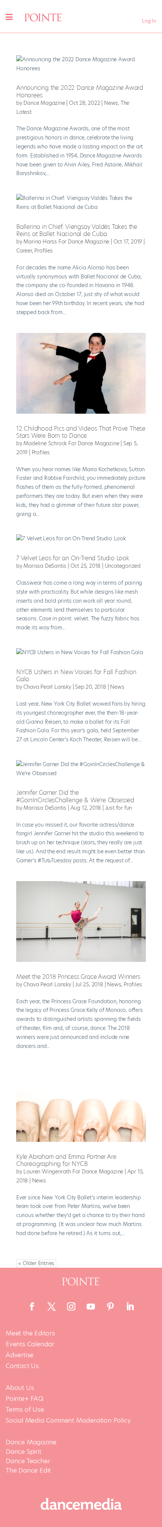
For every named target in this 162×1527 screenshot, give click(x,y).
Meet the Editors (30, 1333)
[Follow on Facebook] (32, 1306)
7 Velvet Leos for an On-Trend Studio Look (72, 558)
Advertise (20, 1355)
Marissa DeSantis (44, 566)
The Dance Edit (28, 1470)
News (111, 103)
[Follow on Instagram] (71, 1306)
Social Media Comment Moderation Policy (68, 1420)
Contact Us (22, 1366)
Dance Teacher (28, 1460)
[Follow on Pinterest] (110, 1306)
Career (24, 250)
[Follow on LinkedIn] (130, 1306)
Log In (149, 21)
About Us (20, 1387)
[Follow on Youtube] (91, 1306)
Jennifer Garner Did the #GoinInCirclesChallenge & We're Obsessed (75, 796)
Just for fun (118, 808)
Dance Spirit (23, 1451)
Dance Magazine (44, 103)
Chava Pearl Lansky (47, 687)
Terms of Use (25, 1409)
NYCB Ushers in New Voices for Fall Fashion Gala (76, 675)
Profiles (43, 250)
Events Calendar (30, 1344)
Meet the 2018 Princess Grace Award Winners (78, 976)
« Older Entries (36, 1263)
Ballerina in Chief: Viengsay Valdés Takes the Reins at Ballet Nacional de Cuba (76, 230)
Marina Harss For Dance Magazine (66, 241)
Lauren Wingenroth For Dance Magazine (73, 1171)
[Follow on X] (51, 1306)
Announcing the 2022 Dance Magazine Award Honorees (79, 91)
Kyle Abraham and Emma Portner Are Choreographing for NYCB (66, 1160)
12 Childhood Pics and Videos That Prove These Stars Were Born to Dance (80, 432)
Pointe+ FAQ (24, 1398)
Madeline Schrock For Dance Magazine (71, 443)
